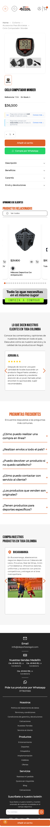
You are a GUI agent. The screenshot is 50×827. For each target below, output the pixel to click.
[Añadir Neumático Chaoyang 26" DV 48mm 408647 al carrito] (4, 262)
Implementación (25, 756)
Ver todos (15, 213)
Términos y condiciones (25, 712)
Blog (25, 785)
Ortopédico (25, 751)
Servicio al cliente (25, 730)
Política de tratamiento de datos (25, 708)
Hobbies (25, 760)
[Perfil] (39, 9)
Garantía (9, 177)
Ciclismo (16, 22)
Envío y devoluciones (15, 185)
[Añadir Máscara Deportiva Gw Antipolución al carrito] (37, 262)
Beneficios (10, 170)
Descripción (11, 163)
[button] (5, 283)
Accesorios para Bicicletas (15, 25)
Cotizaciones (25, 721)
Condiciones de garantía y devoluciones (25, 717)
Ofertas (25, 764)
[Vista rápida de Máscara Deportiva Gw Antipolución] (31, 262)
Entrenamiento (25, 742)
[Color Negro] (13, 268)
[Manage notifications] (5, 822)
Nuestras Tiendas (25, 726)
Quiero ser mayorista (25, 781)
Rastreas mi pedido (25, 776)
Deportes (25, 747)
